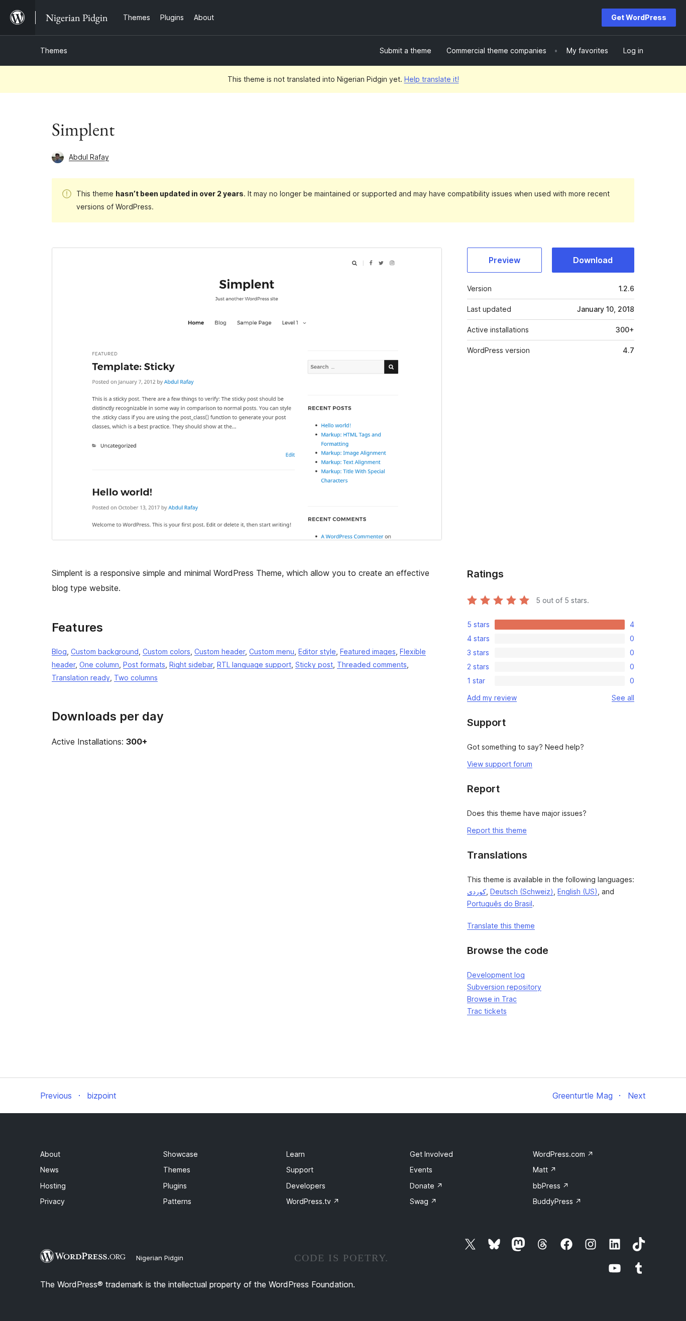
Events (421, 1169)
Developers (305, 1185)
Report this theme (497, 830)
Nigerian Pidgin (159, 1258)
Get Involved (431, 1154)
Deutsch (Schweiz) (521, 891)
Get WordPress (638, 17)
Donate (426, 1185)
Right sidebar (191, 664)
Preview (504, 260)
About (50, 1154)
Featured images (368, 651)
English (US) (577, 891)
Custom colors (166, 651)
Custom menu (271, 651)
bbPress (551, 1185)
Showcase (180, 1154)
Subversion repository (504, 987)
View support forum (499, 764)
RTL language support (254, 664)
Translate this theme (501, 925)
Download (593, 260)
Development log (496, 975)
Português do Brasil (499, 903)
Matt (544, 1169)
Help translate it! (431, 79)
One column (99, 664)
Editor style (317, 651)
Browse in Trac (492, 999)
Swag (423, 1201)
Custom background (105, 651)
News (49, 1169)
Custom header (219, 651)
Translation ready (81, 677)
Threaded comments (372, 664)
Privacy (52, 1201)
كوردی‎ (476, 891)
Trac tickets (487, 1011)
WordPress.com (563, 1154)
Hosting (53, 1185)
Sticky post (314, 664)
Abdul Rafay (89, 157)
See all (623, 697)
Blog (59, 651)
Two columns (136, 677)
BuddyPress (557, 1201)
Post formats (144, 664)
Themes (53, 50)
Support (299, 1169)
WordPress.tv (312, 1201)
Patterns (177, 1201)
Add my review (492, 697)
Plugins (175, 1185)
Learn (295, 1154)
